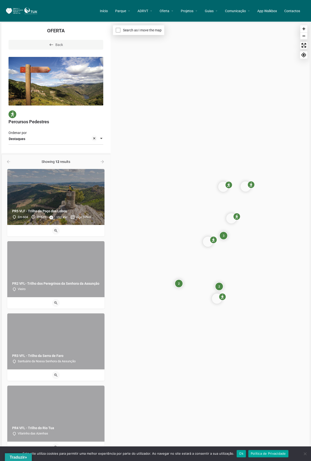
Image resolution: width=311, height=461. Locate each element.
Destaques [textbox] (17, 139)
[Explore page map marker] (208, 242)
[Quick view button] (56, 231)
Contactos (292, 11)
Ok (241, 453)
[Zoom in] (303, 28)
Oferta (164, 11)
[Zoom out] (303, 35)
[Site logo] (22, 10)
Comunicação (235, 11)
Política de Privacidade (268, 453)
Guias (209, 11)
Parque (120, 11)
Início (104, 11)
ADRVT (143, 11)
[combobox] (56, 139)
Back (59, 45)
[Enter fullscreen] (303, 45)
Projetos (187, 11)
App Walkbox (267, 11)
